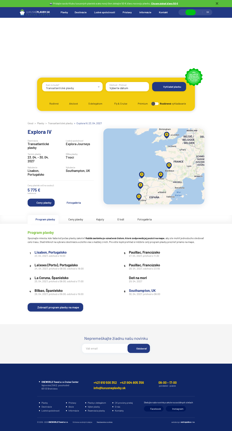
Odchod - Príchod (118, 85)
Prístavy (127, 12)
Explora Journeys (78, 144)
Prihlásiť (199, 12)
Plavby (64, 12)
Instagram (177, 408)
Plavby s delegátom (97, 402)
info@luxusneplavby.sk (110, 388)
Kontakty (119, 410)
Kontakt (163, 12)
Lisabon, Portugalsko (51, 252)
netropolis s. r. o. (188, 422)
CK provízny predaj (124, 402)
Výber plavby (94, 406)
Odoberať (141, 348)
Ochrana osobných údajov (82, 422)
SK (207, 12)
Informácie (145, 12)
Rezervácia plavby (96, 410)
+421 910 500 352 (105, 382)
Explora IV (40, 131)
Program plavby (45, 219)
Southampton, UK (142, 290)
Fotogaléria (74, 202)
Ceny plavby (43, 202)
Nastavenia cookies (105, 422)
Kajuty (100, 219)
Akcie (71, 406)
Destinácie (81, 12)
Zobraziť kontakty (190, 12)
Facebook (155, 408)
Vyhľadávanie (182, 12)
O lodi (120, 219)
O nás (117, 406)
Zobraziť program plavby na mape (58, 307)
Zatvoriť (217, 3)
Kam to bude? (52, 85)
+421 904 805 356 (132, 382)
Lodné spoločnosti (104, 12)
